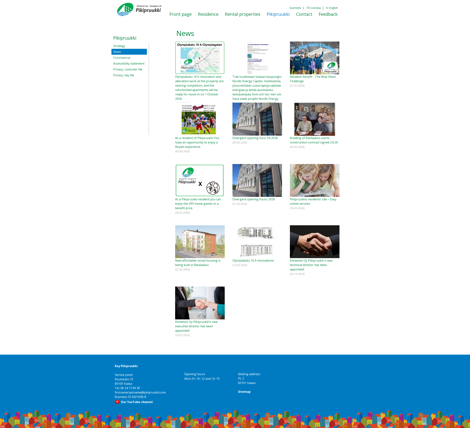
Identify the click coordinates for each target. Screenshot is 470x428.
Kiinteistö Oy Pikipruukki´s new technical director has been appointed (311, 264)
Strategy (119, 46)
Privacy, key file (123, 75)
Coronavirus (121, 58)
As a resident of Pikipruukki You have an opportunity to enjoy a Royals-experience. (197, 142)
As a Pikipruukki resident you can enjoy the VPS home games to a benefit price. (198, 203)
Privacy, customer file (127, 69)
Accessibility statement (128, 63)
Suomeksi (295, 8)
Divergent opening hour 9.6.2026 (255, 138)
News (117, 52)
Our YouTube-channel (137, 402)
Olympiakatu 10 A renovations (253, 260)
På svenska (313, 8)
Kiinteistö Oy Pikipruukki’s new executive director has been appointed (196, 326)
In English (332, 8)
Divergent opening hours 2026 (253, 199)
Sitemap (244, 392)
